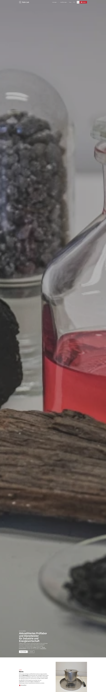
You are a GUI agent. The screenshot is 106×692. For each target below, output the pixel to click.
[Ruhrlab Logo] (24, 2)
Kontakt (84, 2)
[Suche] (78, 2)
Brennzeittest (23, 685)
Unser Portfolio (23, 651)
